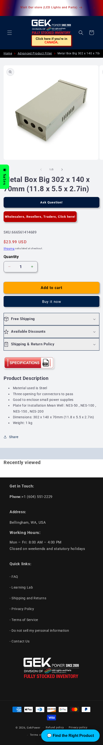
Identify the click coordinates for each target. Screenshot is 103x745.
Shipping (9, 248)
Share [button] (13, 437)
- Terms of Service (24, 620)
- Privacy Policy (22, 609)
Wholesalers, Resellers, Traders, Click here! (40, 216)
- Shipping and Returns (28, 598)
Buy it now (51, 302)
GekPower (33, 727)
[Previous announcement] (9, 8)
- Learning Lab (21, 587)
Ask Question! (51, 202)
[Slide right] (62, 169)
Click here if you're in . (51, 40)
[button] (9, 32)
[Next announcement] (94, 8)
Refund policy (55, 727)
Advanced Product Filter (35, 53)
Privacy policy (78, 727)
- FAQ (14, 577)
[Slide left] (41, 169)
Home (8, 53)
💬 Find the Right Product (70, 736)
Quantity (11, 256)
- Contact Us (19, 641)
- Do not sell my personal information (39, 630)
